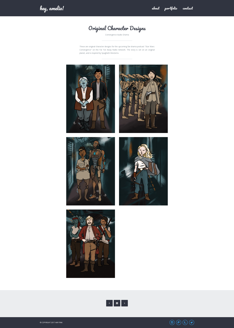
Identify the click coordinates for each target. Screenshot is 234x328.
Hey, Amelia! (52, 8)
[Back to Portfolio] (117, 303)
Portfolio (171, 8)
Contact (188, 8)
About (155, 8)
